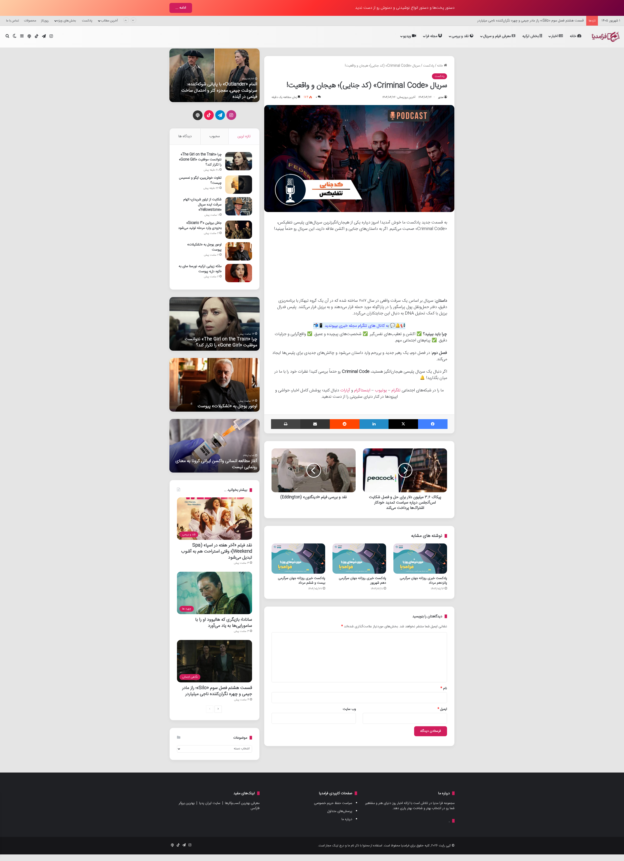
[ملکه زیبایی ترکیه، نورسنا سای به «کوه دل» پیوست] (238, 273)
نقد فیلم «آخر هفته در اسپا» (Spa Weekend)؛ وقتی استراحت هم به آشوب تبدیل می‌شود (216, 551)
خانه (573, 36)
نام (443, 688)
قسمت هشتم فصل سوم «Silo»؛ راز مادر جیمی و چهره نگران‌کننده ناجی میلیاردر (217, 691)
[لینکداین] (374, 424)
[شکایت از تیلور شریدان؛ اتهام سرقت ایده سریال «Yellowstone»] (238, 206)
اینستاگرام (362, 390)
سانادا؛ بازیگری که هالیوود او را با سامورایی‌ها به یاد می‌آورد (223, 622)
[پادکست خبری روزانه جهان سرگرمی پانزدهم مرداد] (420, 558)
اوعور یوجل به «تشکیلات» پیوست (204, 247)
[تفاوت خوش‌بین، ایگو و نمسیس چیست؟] (238, 184)
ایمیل (442, 709)
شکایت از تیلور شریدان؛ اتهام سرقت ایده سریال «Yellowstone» (202, 205)
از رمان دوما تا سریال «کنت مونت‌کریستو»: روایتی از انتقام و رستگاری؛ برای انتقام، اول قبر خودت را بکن (214, 90)
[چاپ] (285, 424)
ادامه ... (181, 8)
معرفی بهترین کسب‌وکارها (242, 803)
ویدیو (407, 36)
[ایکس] (403, 424)
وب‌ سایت (349, 709)
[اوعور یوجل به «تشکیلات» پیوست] (238, 251)
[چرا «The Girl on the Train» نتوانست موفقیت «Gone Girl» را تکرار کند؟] (238, 161)
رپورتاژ (45, 20)
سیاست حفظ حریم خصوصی (333, 803)
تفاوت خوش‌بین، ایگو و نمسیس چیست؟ (200, 180)
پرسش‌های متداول (339, 811)
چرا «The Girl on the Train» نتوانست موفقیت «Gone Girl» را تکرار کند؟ (200, 160)
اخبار (555, 36)
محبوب (214, 136)
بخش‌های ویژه (66, 20)
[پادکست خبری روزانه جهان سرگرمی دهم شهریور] (359, 558)
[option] (214, 75)
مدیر (440, 97)
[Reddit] (344, 424)
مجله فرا (432, 36)
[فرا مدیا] (605, 36)
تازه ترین (244, 136)
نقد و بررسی (461, 36)
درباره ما (346, 819)
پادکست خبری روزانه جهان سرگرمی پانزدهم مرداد (423, 580)
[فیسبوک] (433, 424)
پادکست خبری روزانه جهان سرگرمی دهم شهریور (362, 580)
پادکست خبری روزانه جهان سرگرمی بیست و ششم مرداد (301, 580)
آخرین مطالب (109, 20)
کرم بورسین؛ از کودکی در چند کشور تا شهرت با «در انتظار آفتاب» (541, 21)
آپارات (345, 390)
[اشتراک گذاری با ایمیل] (315, 424)
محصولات (30, 20)
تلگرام (395, 390)
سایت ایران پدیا (209, 803)
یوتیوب (381, 390)
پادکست (428, 66)
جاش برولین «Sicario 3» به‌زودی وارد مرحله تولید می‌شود (200, 225)
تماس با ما (12, 20)
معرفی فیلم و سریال (497, 36)
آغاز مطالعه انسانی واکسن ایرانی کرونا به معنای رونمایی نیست (216, 464)
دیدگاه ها (185, 136)
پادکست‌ (87, 20)
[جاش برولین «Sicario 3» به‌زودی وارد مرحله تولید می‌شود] (238, 230)
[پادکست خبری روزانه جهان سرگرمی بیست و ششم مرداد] (298, 558)
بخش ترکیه (531, 36)
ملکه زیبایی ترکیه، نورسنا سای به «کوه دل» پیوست (200, 268)
